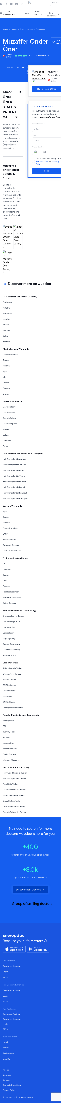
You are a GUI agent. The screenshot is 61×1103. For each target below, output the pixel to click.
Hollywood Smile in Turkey (15, 773)
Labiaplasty (8, 633)
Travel (6, 1047)
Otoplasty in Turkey (12, 674)
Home (27, 13)
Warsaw (6, 330)
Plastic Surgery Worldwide (16, 349)
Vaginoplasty (9, 638)
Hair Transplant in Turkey (14, 778)
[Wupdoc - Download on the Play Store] (38, 948)
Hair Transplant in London (14, 481)
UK (4, 377)
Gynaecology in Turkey (13, 616)
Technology (8, 1053)
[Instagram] (6, 4)
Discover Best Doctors (28, 889)
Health (6, 1042)
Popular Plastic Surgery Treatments (21, 715)
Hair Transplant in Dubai (14, 487)
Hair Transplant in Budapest (16, 498)
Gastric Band (9, 412)
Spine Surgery (9, 603)
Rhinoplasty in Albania (13, 707)
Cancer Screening (11, 644)
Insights (6, 1059)
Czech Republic (10, 354)
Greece (6, 388)
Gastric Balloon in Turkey (14, 812)
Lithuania (7, 440)
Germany (7, 569)
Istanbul (6, 341)
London (6, 319)
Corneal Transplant (12, 550)
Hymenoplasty (9, 627)
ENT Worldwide (10, 662)
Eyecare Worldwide (12, 506)
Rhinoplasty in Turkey (13, 668)
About (6, 1070)
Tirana (6, 324)
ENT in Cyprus (9, 685)
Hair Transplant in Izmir (13, 470)
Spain (5, 371)
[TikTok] (21, 4)
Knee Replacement (12, 597)
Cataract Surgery (11, 545)
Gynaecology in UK (11, 621)
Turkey (6, 360)
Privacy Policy (9, 1090)
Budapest (7, 302)
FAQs (5, 977)
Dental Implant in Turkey (14, 806)
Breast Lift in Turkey (12, 801)
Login (5, 971)
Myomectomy (9, 655)
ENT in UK (7, 696)
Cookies (6, 1080)
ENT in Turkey (9, 679)
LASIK (5, 534)
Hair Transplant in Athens (14, 464)
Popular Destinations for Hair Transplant (23, 453)
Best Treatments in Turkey (16, 767)
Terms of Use (42, 161)
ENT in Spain (9, 702)
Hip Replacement (11, 592)
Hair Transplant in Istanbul (15, 493)
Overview (8, 67)
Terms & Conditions (12, 1085)
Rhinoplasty (8, 720)
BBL (5, 726)
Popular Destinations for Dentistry (20, 296)
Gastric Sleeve (10, 407)
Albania (6, 365)
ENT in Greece (10, 690)
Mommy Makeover (11, 760)
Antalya (6, 308)
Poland (6, 382)
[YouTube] (11, 4)
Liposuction (8, 743)
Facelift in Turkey (11, 784)
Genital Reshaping (11, 649)
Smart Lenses (9, 539)
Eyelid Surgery (9, 754)
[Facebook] (1, 4)
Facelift (6, 737)
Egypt (6, 446)
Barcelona (7, 313)
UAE (5, 580)
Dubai (5, 336)
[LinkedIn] (16, 4)
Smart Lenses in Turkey (14, 795)
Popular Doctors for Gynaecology (19, 610)
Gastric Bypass (10, 423)
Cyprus (6, 394)
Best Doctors (38, 13)
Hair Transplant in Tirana (14, 476)
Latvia (6, 435)
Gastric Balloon (10, 418)
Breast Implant (10, 748)
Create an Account (12, 966)
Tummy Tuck (9, 732)
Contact (7, 1075)
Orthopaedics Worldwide (15, 558)
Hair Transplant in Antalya (14, 459)
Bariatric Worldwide (13, 401)
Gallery (20, 67)
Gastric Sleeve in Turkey (14, 789)
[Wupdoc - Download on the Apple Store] (14, 948)
